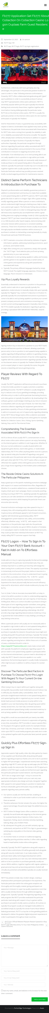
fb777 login (16, 46)
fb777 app (7, 46)
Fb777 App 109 (9, 43)
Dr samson (26, 39)
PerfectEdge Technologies (22, 1008)
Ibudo (42, 1008)
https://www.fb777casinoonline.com (14, 646)
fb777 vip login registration (29, 46)
